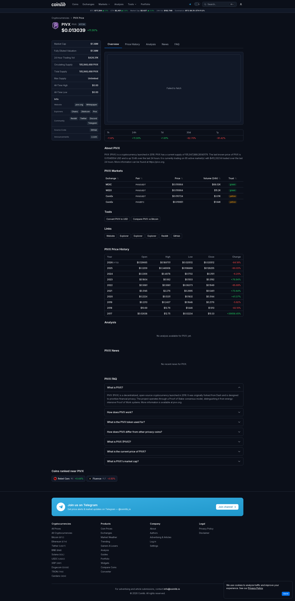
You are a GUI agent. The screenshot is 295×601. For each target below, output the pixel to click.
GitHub (94, 130)
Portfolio (145, 4)
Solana (58, 554)
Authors (154, 533)
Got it (285, 594)
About (153, 528)
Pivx (95, 111)
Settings (154, 546)
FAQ (177, 44)
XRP (56, 563)
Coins (75, 4)
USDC (58, 558)
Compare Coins (108, 567)
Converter (106, 571)
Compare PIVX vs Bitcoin (145, 219)
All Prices (56, 528)
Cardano (59, 576)
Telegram (92, 123)
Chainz (75, 111)
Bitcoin (58, 537)
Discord (93, 118)
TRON (57, 571)
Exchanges (88, 4)
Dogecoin (60, 567)
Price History (132, 44)
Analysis (119, 4)
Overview (113, 44)
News (165, 44)
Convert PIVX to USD (117, 219)
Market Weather (109, 537)
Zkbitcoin (85, 111)
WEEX (109, 190)
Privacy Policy (206, 528)
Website (110, 236)
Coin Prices (106, 528)
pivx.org (79, 104)
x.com (94, 137)
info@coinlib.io (172, 589)
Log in (153, 541)
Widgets (105, 563)
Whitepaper (91, 104)
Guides (104, 554)
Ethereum (59, 541)
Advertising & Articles (160, 537)
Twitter (83, 118)
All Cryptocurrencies (62, 533)
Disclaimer (204, 533)
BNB (57, 550)
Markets (103, 4)
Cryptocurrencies (60, 18)
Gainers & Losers (109, 546)
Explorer (124, 236)
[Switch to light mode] (197, 4)
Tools (131, 4)
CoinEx (109, 196)
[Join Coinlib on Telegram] (189, 4)
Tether (59, 546)
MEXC (109, 184)
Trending (105, 541)
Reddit (74, 118)
